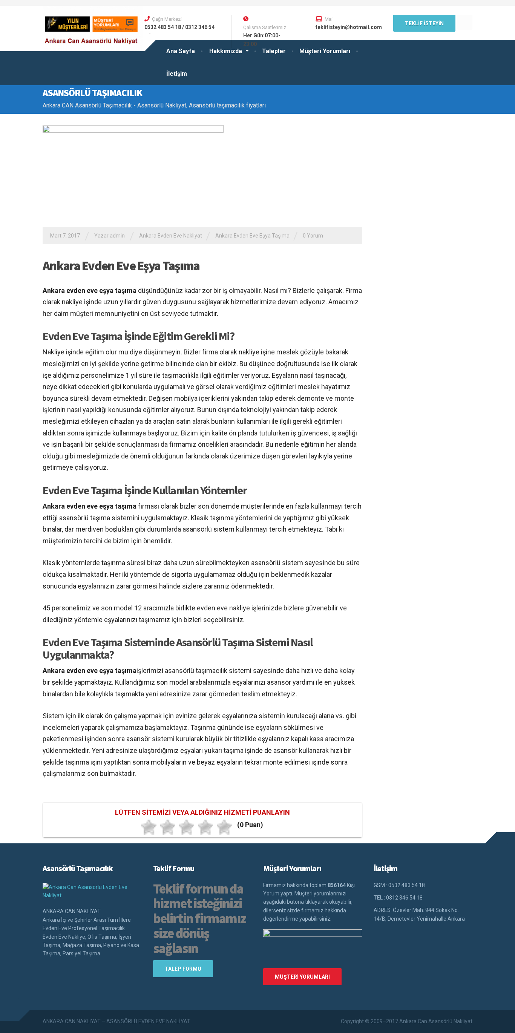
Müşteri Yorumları (324, 51)
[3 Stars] (186, 827)
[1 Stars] (148, 827)
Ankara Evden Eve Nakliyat (170, 236)
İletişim (176, 73)
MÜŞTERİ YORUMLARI (302, 977)
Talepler (274, 51)
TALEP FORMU (183, 969)
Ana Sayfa (180, 51)
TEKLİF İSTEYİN (424, 23)
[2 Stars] (167, 827)
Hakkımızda (225, 51)
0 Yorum (313, 236)
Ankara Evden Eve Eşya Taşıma (252, 236)
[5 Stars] (224, 827)
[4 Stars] (205, 827)
